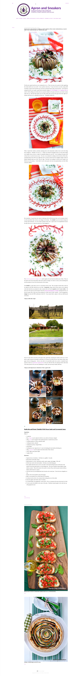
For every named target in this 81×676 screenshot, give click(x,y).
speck (40, 278)
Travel (24, 18)
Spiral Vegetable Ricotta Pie (32, 662)
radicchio (28, 278)
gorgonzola (32, 278)
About (17, 18)
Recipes (21, 18)
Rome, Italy (28, 497)
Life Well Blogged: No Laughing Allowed (59, 90)
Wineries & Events (49, 18)
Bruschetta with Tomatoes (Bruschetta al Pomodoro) (40, 591)
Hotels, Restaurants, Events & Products (35, 18)
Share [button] (13, 27)
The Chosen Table (57, 18)
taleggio (37, 278)
